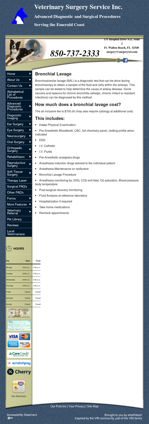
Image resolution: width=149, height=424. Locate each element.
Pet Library (14, 219)
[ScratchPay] (19, 363)
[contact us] (19, 386)
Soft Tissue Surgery (15, 173)
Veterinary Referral (14, 211)
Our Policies (58, 406)
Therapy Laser (17, 180)
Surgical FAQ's (17, 186)
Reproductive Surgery (16, 164)
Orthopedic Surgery (14, 149)
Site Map (92, 406)
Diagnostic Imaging (14, 116)
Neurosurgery (16, 135)
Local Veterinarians (16, 232)
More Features (17, 204)
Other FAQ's (15, 192)
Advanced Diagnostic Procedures (15, 106)
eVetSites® (135, 415)
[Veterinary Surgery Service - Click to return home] (19, 15)
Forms (11, 198)
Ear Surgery (15, 124)
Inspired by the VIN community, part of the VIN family (108, 418)
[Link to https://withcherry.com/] (19, 371)
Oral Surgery (16, 141)
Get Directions (18, 396)
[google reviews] (118, 60)
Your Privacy (77, 406)
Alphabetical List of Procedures (15, 94)
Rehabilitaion (16, 156)
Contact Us (14, 85)
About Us (13, 79)
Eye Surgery (15, 130)
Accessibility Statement (22, 415)
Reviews (13, 225)
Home (11, 73)
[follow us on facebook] (125, 60)
